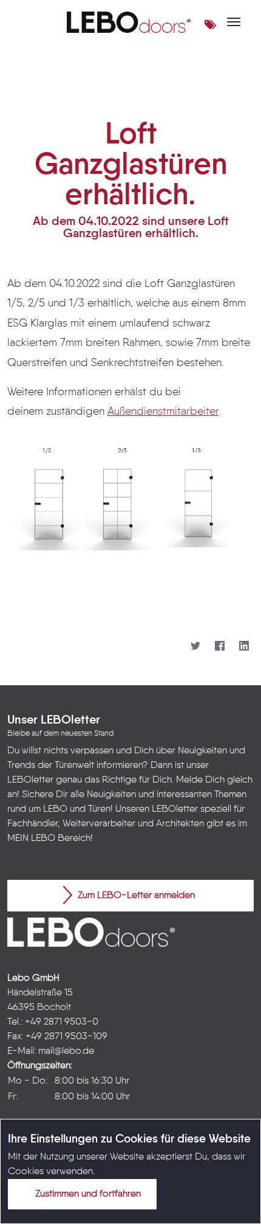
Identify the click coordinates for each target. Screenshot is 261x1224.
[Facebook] (219, 646)
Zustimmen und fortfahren (87, 1194)
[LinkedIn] (244, 646)
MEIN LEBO (31, 838)
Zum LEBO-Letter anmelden (135, 896)
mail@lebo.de (66, 1051)
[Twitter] (195, 646)
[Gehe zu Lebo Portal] (128, 22)
